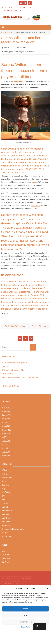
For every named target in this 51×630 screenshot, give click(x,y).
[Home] (2, 32)
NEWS (3, 494)
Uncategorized (6, 524)
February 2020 (6, 454)
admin (6, 47)
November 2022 (6, 428)
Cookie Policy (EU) (9, 10)
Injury (3, 487)
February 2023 (6, 424)
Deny (25, 615)
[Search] (33, 345)
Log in (3, 549)
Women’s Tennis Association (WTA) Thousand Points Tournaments (20, 376)
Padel (3, 498)
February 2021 (6, 450)
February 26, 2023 (20, 47)
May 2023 (4, 421)
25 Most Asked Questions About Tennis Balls (14, 361)
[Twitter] (25, 3)
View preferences (25, 622)
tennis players (19, 51)
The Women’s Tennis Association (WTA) (13, 368)
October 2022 (6, 432)
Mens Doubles (6, 490)
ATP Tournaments (7, 476)
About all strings (9, 7)
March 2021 (5, 446)
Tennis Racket (6, 520)
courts (34, 181)
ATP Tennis (5, 472)
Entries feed (5, 553)
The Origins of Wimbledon (14, 324)
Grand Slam (35, 204)
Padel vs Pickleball (39, 324)
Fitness (4, 479)
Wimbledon (18, 80)
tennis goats (9, 32)
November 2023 (6, 417)
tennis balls (5, 505)
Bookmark (8, 312)
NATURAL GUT (25, 7)
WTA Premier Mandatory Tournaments (12, 527)
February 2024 (6, 410)
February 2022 (6, 439)
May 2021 (4, 443)
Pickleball (5, 501)
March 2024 (5, 406)
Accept (25, 609)
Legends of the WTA (7, 372)
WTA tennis (29, 51)
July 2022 (4, 435)
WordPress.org (6, 560)
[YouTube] (21, 3)
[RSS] (30, 3)
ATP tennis (5, 365)
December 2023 (6, 413)
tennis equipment (7, 509)
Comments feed (6, 557)
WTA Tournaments (7, 535)
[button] (47, 588)
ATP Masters (5, 468)
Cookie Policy (25, 627)
